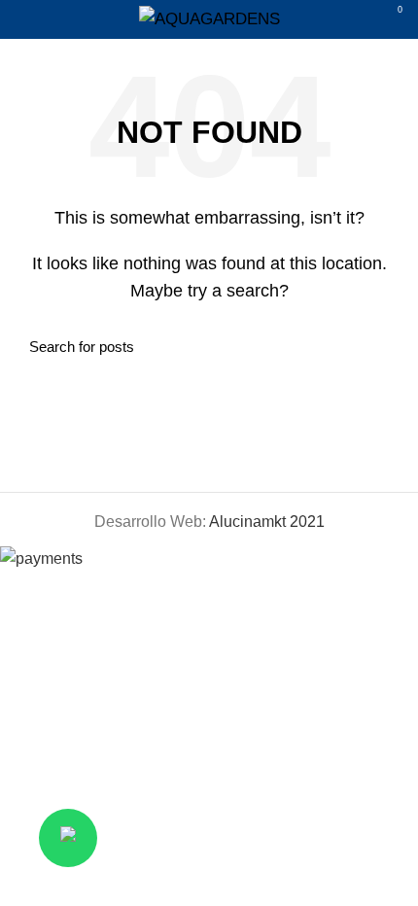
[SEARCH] (377, 346)
